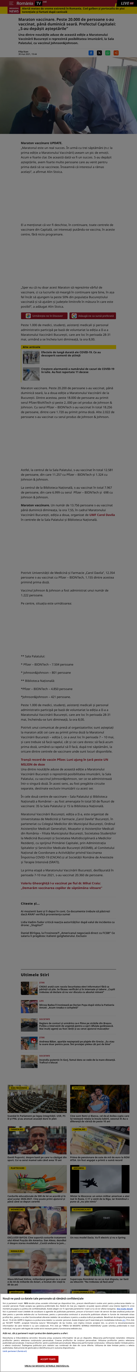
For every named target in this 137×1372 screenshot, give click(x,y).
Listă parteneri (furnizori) (15, 1351)
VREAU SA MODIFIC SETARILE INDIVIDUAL (47, 1365)
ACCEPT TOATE (48, 1359)
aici (123, 1320)
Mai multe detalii (125, 1308)
